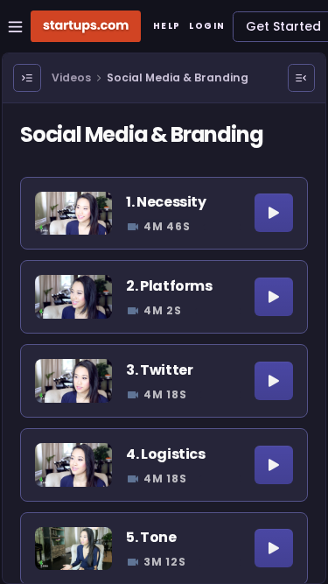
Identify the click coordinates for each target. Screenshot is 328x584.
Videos (71, 77)
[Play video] (274, 212)
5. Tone (151, 537)
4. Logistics (165, 454)
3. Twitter (159, 370)
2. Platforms (169, 286)
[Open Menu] (27, 78)
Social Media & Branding (177, 77)
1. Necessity (166, 202)
